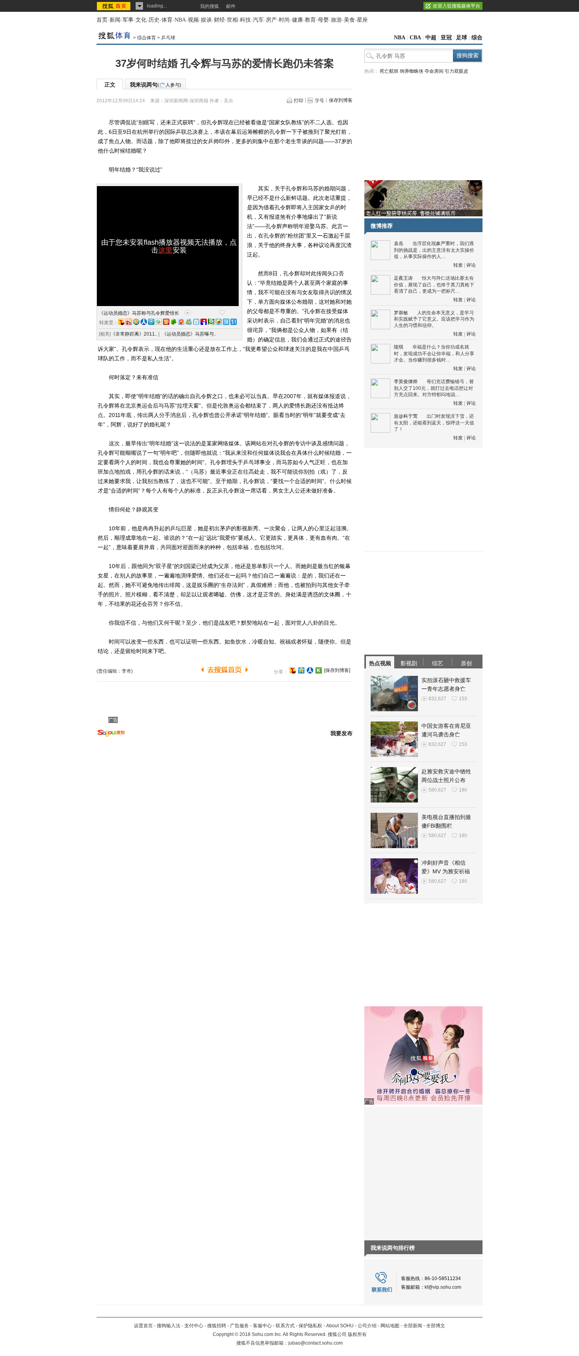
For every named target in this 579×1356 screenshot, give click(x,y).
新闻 (115, 20)
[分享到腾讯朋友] (174, 322)
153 (463, 698)
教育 (310, 20)
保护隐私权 (310, 1325)
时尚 (284, 20)
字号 (319, 100)
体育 (167, 20)
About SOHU (340, 1325)
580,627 (437, 790)
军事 (128, 20)
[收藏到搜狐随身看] (318, 670)
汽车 (258, 20)
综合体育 (146, 38)
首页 (102, 20)
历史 (154, 20)
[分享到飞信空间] (218, 322)
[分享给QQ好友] (301, 670)
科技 (245, 20)
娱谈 (206, 20)
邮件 (231, 6)
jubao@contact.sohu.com (315, 1343)
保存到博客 (341, 100)
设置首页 (143, 1325)
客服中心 (262, 1325)
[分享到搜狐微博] (293, 670)
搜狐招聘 (216, 1325)
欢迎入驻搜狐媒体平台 (456, 6)
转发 (458, 265)
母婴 (323, 20)
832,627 (437, 698)
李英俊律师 (406, 381)
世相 (232, 20)
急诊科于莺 (406, 416)
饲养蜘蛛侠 (411, 71)
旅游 (336, 20)
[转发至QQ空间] (136, 322)
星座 (362, 20)
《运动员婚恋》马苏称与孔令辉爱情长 (139, 313)
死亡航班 (389, 71)
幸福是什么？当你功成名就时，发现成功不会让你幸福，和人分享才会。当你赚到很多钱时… (434, 353)
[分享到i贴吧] (203, 322)
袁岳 (398, 243)
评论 (471, 265)
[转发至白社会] (196, 322)
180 (463, 790)
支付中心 (193, 1325)
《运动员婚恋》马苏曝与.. (189, 334)
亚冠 (446, 38)
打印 (298, 100)
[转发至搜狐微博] (121, 322)
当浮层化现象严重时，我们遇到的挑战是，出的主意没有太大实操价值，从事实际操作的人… (434, 250)
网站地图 (389, 1325)
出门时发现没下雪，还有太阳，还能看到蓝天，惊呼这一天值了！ (434, 422)
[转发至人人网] (144, 322)
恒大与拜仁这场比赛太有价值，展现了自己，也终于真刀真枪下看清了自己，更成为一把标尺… (434, 284)
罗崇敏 (401, 312)
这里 (165, 250)
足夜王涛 (403, 278)
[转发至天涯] (226, 322)
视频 (193, 20)
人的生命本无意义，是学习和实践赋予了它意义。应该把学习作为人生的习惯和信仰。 (434, 319)
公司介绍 (367, 1325)
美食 (349, 20)
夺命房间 (434, 71)
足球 (461, 38)
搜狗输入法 (168, 1325)
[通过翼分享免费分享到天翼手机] (159, 322)
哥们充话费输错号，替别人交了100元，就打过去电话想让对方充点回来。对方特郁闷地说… (434, 388)
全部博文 (435, 1325)
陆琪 (398, 347)
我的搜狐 (209, 6)
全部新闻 (412, 1325)
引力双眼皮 (456, 71)
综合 (476, 38)
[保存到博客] (337, 670)
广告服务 (239, 1325)
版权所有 (357, 1334)
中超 (430, 38)
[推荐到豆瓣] (211, 322)
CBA (415, 38)
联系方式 (285, 1325)
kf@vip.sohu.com (443, 1287)
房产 (271, 20)
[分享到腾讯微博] (151, 322)
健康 (297, 20)
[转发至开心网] (166, 322)
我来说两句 (155, 84)
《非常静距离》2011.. (134, 334)
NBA (180, 20)
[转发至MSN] (189, 322)
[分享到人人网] (310, 670)
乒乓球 (168, 38)
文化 (141, 20)
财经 (219, 20)
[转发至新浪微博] (129, 322)
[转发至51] (233, 322)
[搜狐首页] (114, 6)
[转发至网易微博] (181, 322)
